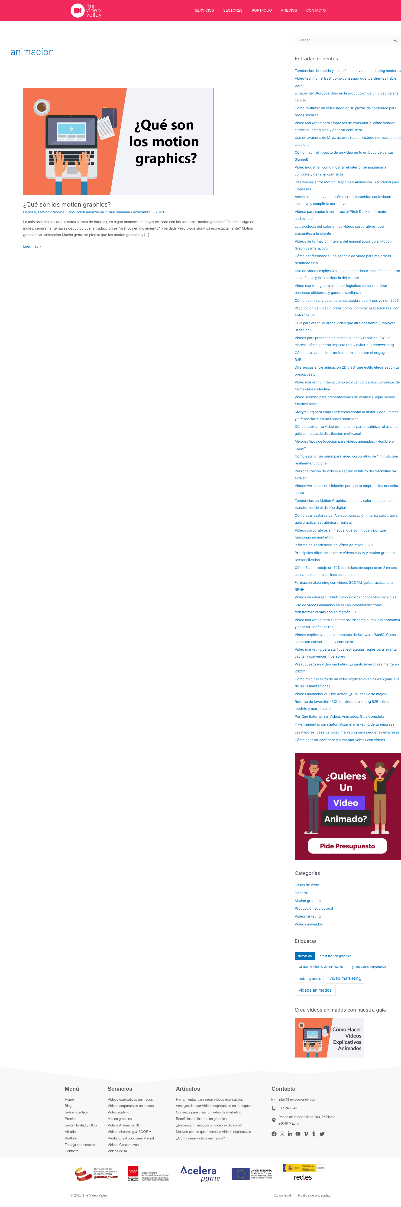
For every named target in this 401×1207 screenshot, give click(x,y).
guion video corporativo (369, 967)
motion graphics (309, 978)
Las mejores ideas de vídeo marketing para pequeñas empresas (347, 732)
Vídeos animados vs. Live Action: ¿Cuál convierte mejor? (341, 694)
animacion (305, 956)
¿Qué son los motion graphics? (67, 204)
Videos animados (309, 924)
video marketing (345, 978)
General (29, 212)
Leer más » (32, 246)
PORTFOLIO (262, 10)
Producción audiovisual (85, 212)
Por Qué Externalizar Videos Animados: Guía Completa (339, 716)
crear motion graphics (335, 956)
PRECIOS (289, 10)
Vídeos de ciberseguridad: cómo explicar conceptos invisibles (345, 597)
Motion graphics (51, 212)
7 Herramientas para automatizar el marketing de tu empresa (344, 724)
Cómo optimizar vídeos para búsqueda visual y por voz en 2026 (347, 300)
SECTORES (233, 10)
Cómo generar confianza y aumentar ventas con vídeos (340, 740)
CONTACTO (316, 10)
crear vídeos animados (321, 966)
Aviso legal (283, 1195)
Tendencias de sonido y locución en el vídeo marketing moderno (348, 70)
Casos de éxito (307, 885)
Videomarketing (308, 916)
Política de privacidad (314, 1195)
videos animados (315, 990)
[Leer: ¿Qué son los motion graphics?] (118, 141)
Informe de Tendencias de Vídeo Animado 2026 (334, 545)
